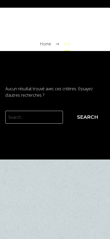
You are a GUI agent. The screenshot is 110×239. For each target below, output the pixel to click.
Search (87, 117)
